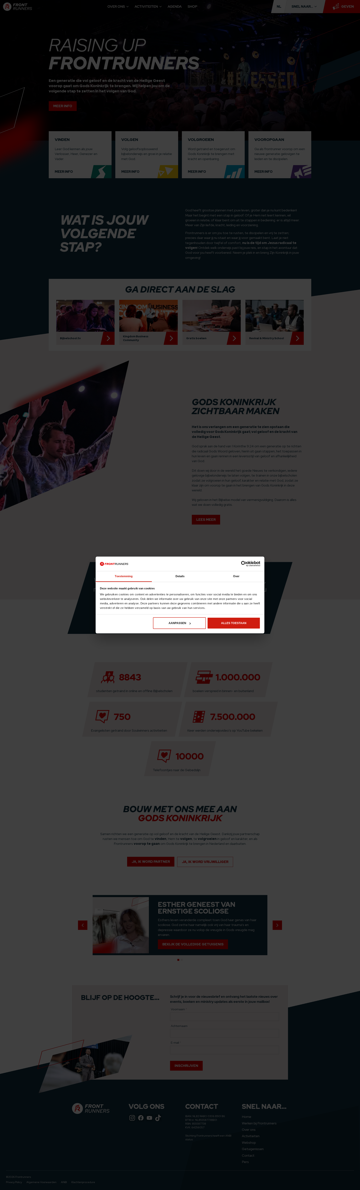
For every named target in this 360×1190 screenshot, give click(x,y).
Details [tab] (180, 576)
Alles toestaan (233, 623)
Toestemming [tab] (124, 576)
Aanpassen (177, 623)
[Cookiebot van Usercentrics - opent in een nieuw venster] (243, 564)
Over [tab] (236, 576)
